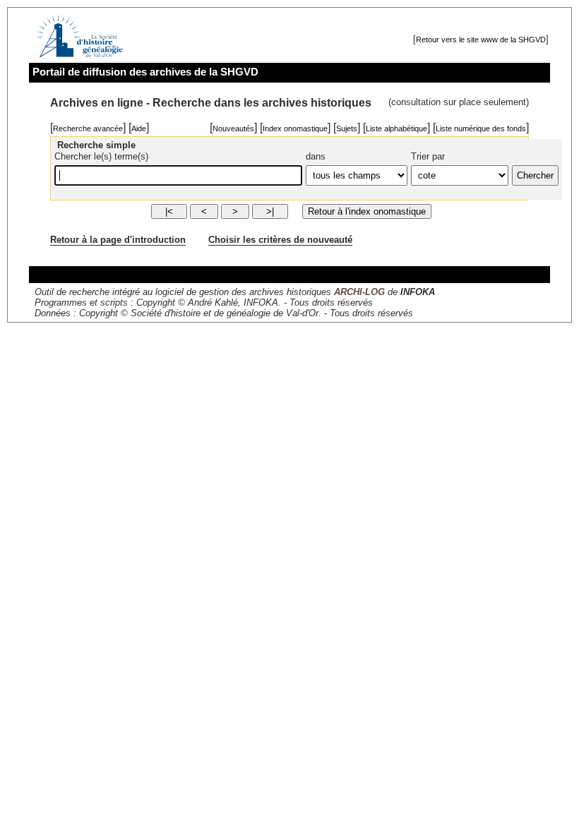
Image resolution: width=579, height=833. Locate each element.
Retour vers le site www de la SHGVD (481, 39)
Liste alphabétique (396, 128)
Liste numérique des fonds (481, 128)
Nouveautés (233, 128)
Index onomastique (295, 128)
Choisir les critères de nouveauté (280, 239)
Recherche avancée (88, 128)
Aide (138, 128)
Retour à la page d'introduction (118, 239)
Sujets (346, 128)
